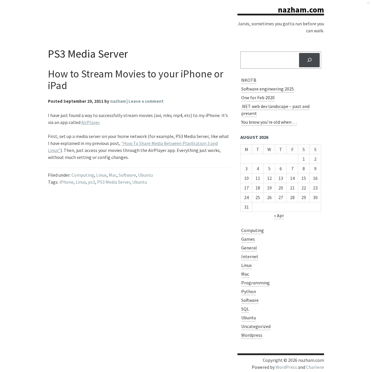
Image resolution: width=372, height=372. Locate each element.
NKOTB (248, 80)
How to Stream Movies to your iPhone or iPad (135, 79)
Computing (82, 175)
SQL (245, 309)
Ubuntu (145, 175)
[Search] (309, 60)
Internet (249, 256)
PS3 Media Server (113, 182)
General (249, 248)
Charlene (315, 367)
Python (248, 291)
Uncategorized (256, 326)
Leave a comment (146, 101)
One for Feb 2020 (258, 97)
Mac (113, 175)
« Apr (279, 215)
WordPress (286, 367)
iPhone (66, 182)
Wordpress (251, 335)
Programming (255, 283)
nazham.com (301, 9)
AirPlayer (90, 122)
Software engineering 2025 (267, 89)
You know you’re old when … (269, 122)
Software (127, 175)
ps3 (91, 182)
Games (248, 239)
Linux (101, 175)
